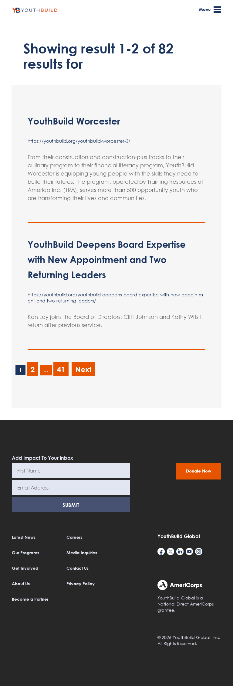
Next (83, 369)
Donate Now (198, 470)
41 (61, 369)
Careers (74, 537)
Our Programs (25, 552)
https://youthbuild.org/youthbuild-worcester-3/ (79, 141)
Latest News (23, 537)
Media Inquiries (81, 552)
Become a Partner (30, 599)
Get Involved (25, 568)
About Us (21, 583)
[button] (220, 677)
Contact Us (77, 568)
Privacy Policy (80, 583)
